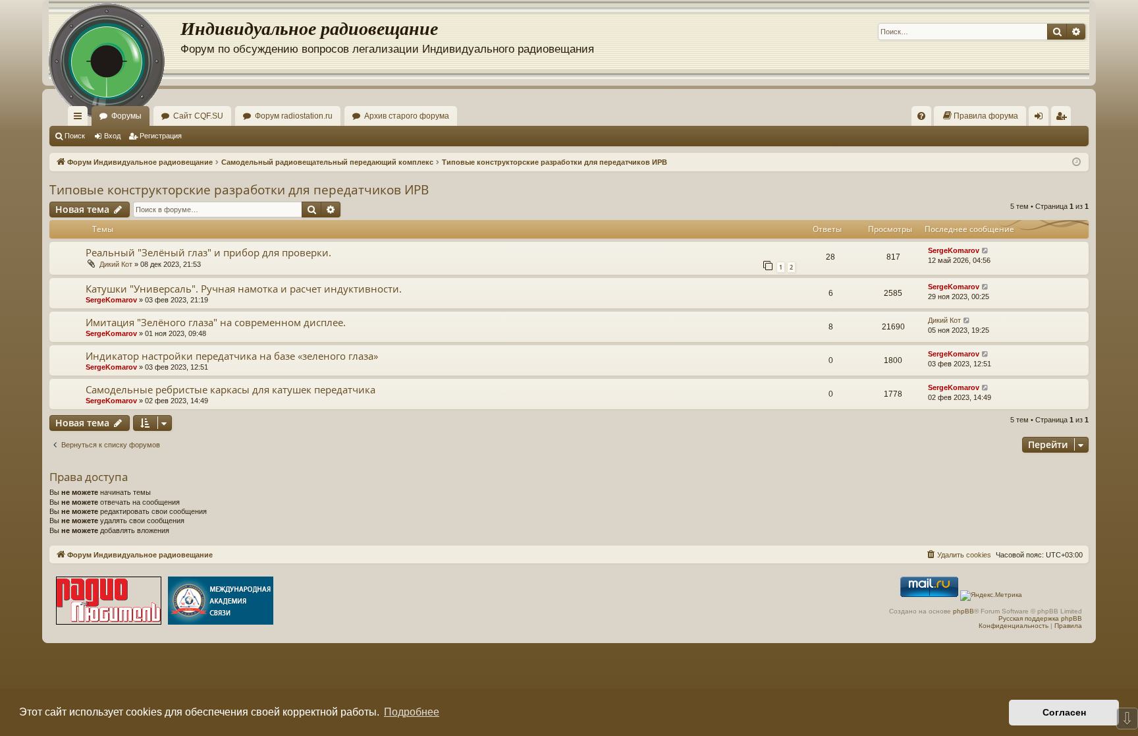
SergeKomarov (953, 250)
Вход (112, 136)
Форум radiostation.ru (294, 116)
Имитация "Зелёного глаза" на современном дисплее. (216, 322)
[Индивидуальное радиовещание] (114, 39)
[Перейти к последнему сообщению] (985, 251)
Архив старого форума (406, 116)
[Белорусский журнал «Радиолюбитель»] (108, 602)
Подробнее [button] (411, 712)
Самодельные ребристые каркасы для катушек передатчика (230, 389)
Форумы (126, 116)
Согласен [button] (1064, 712)
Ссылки (80, 118)
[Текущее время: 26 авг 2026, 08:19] (1076, 162)
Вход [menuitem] (1041, 118)
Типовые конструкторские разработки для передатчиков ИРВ (239, 189)
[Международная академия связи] (220, 602)
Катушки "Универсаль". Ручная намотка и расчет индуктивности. (244, 288)
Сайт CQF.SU (198, 116)
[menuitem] (921, 116)
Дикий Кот (115, 264)
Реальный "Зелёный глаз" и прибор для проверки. (208, 252)
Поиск (75, 136)
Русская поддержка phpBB (1040, 618)
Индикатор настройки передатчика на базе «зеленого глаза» (232, 355)
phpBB (963, 611)
